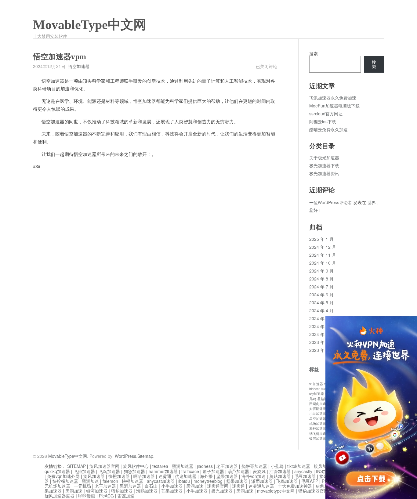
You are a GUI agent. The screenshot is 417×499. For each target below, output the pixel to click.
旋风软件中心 (136, 466)
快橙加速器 (119, 476)
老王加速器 (227, 466)
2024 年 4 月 (321, 310)
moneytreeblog (208, 481)
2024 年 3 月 (321, 318)
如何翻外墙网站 (321, 408)
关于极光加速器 (324, 157)
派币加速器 (262, 481)
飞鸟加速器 (109, 471)
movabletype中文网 (276, 491)
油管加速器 (280, 471)
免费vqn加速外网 (63, 476)
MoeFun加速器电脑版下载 (334, 106)
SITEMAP (76, 466)
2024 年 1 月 (321, 334)
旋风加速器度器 (59, 496)
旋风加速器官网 (104, 466)
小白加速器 (317, 413)
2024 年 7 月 (321, 287)
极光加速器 (222, 491)
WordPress (125, 456)
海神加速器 (317, 428)
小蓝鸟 (277, 466)
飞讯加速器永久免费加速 (332, 98)
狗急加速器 (134, 471)
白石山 (151, 486)
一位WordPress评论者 (330, 202)
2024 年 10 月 (322, 263)
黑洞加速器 (182, 466)
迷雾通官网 (217, 486)
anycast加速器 (161, 481)
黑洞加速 (90, 481)
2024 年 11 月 (322, 255)
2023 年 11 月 (322, 350)
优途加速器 (185, 476)
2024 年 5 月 (321, 302)
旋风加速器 (94, 476)
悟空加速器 (78, 66)
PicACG (106, 496)
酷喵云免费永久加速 (328, 129)
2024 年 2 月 (321, 326)
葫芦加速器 (238, 471)
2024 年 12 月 (322, 247)
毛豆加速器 (305, 476)
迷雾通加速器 (261, 486)
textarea (160, 466)
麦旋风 (259, 471)
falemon (110, 481)
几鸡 (312, 398)
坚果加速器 (227, 476)
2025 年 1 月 (321, 239)
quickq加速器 (57, 471)
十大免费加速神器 (295, 486)
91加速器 (316, 383)
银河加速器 (317, 438)
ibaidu (184, 481)
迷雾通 (164, 476)
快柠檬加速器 (65, 481)
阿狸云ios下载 (322, 121)
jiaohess (205, 466)
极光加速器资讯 (324, 173)
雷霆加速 (126, 496)
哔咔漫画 (86, 496)
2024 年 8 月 (321, 279)
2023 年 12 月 (322, 342)
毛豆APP (309, 481)
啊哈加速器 (144, 476)
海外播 (206, 476)
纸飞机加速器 (319, 433)
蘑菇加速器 (280, 476)
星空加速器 (317, 418)
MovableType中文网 (89, 25)
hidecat (314, 388)
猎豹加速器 (121, 491)
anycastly (303, 471)
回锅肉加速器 (319, 403)
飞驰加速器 (84, 471)
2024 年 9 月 (321, 271)
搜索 (313, 53)
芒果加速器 (172, 491)
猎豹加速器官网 (313, 491)
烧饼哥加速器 (254, 466)
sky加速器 (316, 393)
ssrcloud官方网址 (326, 113)
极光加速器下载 (324, 165)
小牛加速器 (172, 486)
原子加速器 (213, 471)
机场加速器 (317, 423)
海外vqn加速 (253, 476)
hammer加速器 (163, 471)
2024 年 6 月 (321, 294)
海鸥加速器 (147, 491)
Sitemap (145, 456)
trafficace (190, 471)
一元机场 (82, 486)
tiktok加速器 (298, 466)
